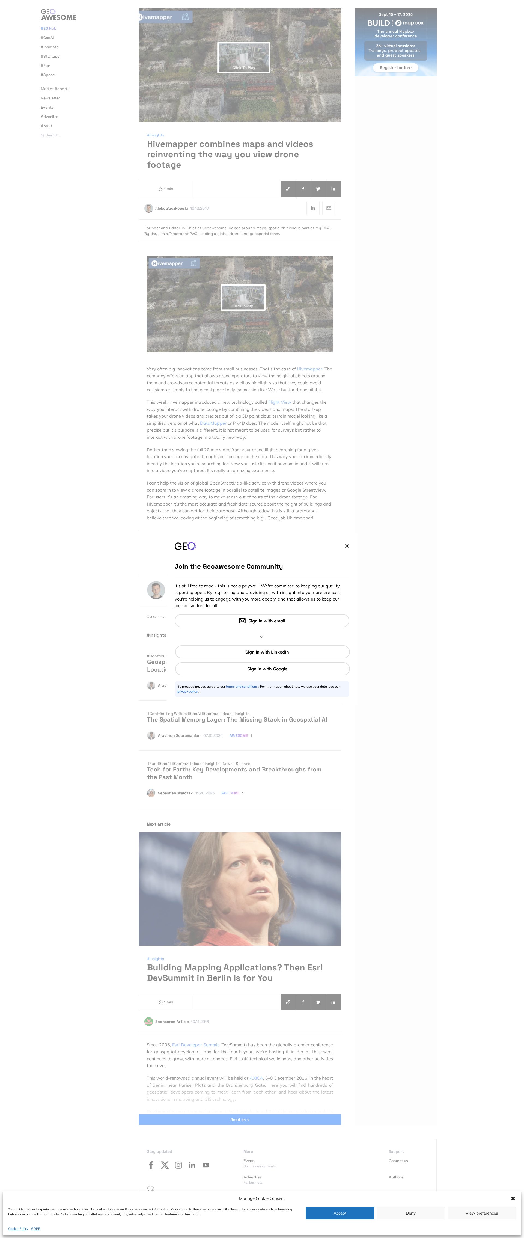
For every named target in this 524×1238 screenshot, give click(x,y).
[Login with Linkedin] (262, 651)
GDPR (35, 1228)
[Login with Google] (262, 668)
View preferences (482, 1213)
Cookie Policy (18, 1228)
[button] (513, 1198)
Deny (411, 1213)
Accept (340, 1213)
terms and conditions (242, 686)
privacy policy (187, 691)
